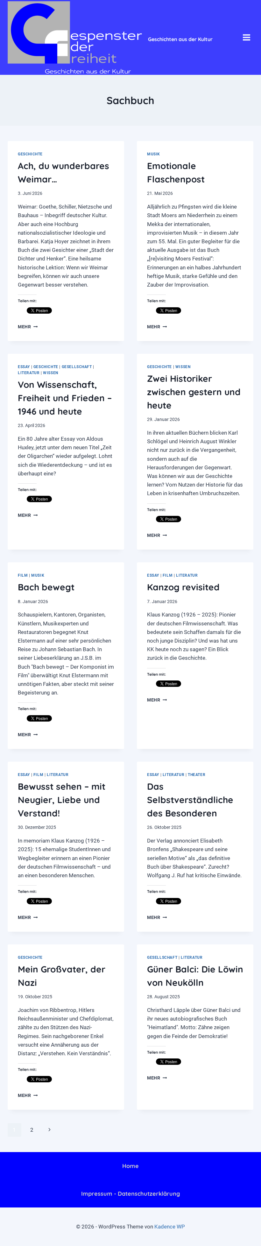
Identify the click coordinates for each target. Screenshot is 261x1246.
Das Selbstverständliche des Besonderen (190, 800)
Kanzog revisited (183, 587)
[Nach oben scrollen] (229, 1236)
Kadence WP (169, 1226)
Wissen (50, 373)
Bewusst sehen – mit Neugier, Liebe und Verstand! (61, 800)
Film (23, 575)
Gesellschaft (77, 367)
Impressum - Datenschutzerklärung (130, 1193)
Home (130, 1166)
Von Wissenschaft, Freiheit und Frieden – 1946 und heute (65, 398)
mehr (28, 326)
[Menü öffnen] (246, 37)
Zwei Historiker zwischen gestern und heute (194, 392)
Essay (24, 367)
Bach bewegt (46, 587)
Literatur (28, 373)
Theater (196, 775)
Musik (153, 154)
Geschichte (30, 154)
